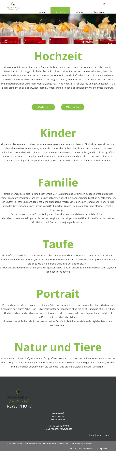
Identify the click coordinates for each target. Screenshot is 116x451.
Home (91, 435)
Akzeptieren (102, 448)
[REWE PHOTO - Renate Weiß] (13, 6)
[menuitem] (42, 12)
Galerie (43, 107)
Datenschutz (72, 448)
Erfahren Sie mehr (86, 448)
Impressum (103, 435)
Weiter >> (72, 107)
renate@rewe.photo (61, 428)
